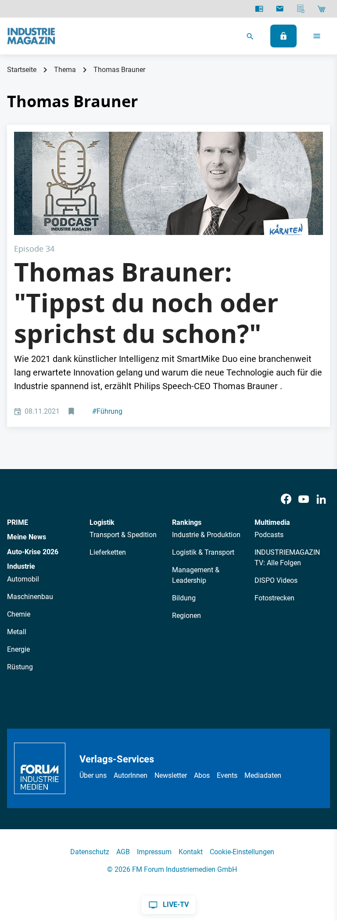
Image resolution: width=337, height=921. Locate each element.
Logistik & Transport (203, 552)
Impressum (154, 852)
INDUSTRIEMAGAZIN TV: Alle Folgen (287, 557)
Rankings (186, 522)
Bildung (184, 598)
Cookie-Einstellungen (242, 852)
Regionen (186, 615)
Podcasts (269, 535)
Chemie (18, 614)
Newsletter (170, 775)
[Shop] (321, 9)
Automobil (23, 579)
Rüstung (20, 667)
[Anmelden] (283, 36)
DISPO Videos (276, 580)
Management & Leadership (195, 575)
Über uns (93, 775)
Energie (18, 649)
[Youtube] (303, 499)
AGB (123, 852)
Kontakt (191, 852)
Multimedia (272, 522)
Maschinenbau (30, 596)
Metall (16, 632)
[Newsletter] (279, 9)
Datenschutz (89, 852)
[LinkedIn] (321, 499)
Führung (107, 411)
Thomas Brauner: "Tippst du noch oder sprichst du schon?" (146, 302)
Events (227, 775)
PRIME (17, 522)
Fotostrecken (274, 598)
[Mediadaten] (300, 9)
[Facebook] (286, 499)
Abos (202, 775)
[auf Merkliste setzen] (72, 411)
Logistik (102, 522)
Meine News (26, 537)
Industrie (21, 566)
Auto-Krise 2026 (32, 552)
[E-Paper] (259, 9)
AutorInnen (130, 775)
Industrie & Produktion (206, 535)
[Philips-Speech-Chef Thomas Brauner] (168, 183)
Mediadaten (262, 775)
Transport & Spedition (123, 535)
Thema (65, 69)
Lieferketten (108, 552)
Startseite (21, 69)
